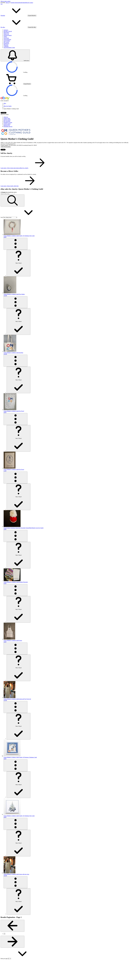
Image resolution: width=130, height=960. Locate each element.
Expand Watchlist (32, 15)
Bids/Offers (6, 32)
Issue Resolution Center (9, 47)
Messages (6, 44)
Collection (16, 2)
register (12, 2)
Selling (5, 36)
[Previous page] (12, 926)
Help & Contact (29, 2)
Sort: (2, 217)
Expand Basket (27, 83)
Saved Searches (7, 39)
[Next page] (12, 942)
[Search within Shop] (12, 200)
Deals (20, 2)
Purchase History (8, 35)
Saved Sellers (7, 40)
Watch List (6, 34)
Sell (1, 4)
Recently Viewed (8, 31)
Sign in (7, 2)
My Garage (6, 42)
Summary (6, 30)
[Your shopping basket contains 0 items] (12, 83)
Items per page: (4, 958)
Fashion (24, 2)
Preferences (6, 43)
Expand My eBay (32, 27)
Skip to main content (5, 1)
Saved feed (6, 38)
